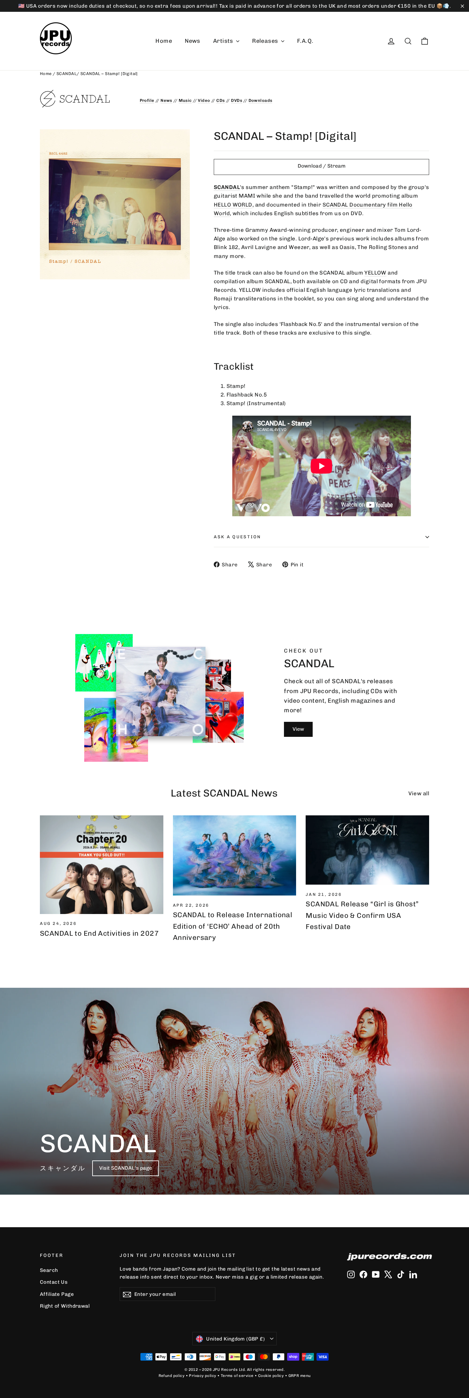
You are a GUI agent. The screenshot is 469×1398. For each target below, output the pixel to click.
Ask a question (237, 536)
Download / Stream (322, 166)
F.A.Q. (305, 40)
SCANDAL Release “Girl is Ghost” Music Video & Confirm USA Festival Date (362, 915)
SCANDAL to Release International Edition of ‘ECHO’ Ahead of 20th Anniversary (233, 926)
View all (418, 793)
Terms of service (237, 1375)
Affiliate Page (57, 1294)
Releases (265, 40)
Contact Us (54, 1282)
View (298, 729)
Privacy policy (202, 1375)
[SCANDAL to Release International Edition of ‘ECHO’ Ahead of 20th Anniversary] (234, 855)
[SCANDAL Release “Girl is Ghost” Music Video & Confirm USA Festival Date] (367, 850)
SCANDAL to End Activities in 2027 (99, 933)
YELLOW (375, 272)
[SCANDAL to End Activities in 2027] (101, 864)
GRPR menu (299, 1375)
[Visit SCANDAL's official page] (85, 99)
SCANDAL (66, 73)
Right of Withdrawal (65, 1306)
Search (49, 1270)
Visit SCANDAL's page (125, 1168)
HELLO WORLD (233, 204)
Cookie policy (271, 1375)
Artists (223, 40)
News (192, 40)
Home (163, 40)
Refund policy (172, 1375)
